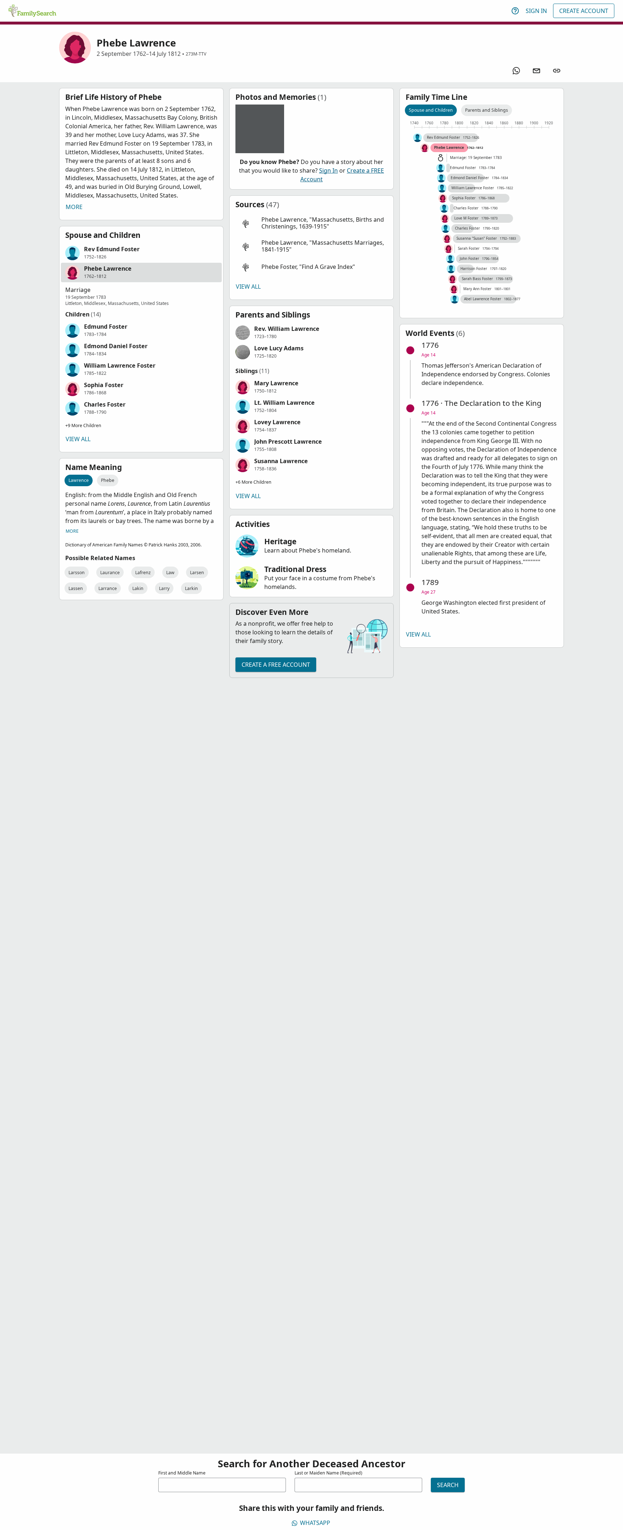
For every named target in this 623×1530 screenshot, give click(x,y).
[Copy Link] (556, 70)
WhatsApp (315, 1523)
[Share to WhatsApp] (516, 70)
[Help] (515, 11)
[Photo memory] (259, 129)
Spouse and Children (431, 110)
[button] (141, 253)
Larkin (191, 588)
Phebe (107, 480)
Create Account (583, 11)
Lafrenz (143, 572)
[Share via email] (536, 70)
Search (448, 1485)
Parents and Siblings (486, 110)
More (74, 207)
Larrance (107, 588)
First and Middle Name (182, 1473)
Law (170, 572)
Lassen (76, 588)
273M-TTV (196, 54)
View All (78, 439)
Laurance (110, 572)
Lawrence (79, 480)
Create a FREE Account (276, 665)
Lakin (137, 588)
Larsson (77, 572)
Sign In (536, 11)
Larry (164, 588)
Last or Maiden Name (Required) (328, 1473)
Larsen (197, 572)
